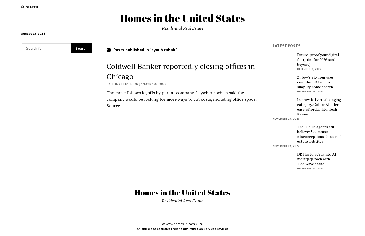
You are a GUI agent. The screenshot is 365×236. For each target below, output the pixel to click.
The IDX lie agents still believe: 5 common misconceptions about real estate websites (319, 134)
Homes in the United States (182, 18)
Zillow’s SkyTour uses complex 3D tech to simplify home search (315, 82)
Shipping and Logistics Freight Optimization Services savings (182, 229)
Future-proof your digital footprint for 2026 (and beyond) (318, 59)
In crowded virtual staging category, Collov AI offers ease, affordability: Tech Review (319, 107)
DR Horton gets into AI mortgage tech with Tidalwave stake (316, 159)
